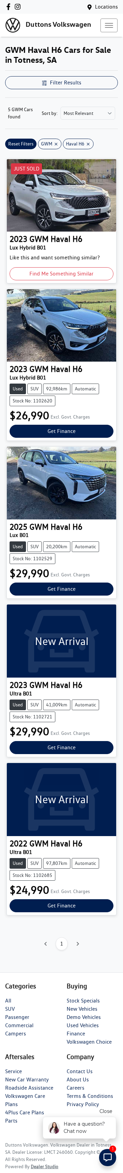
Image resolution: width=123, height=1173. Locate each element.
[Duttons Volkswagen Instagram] (19, 6)
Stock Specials (83, 1000)
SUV (10, 1009)
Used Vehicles (83, 1025)
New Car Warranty (27, 1079)
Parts (11, 1120)
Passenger (17, 1017)
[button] (109, 25)
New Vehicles (82, 1009)
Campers (15, 1033)
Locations (106, 6)
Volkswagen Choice (89, 1042)
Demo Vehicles (84, 1017)
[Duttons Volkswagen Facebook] (9, 6)
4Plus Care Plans (24, 1112)
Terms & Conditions (90, 1096)
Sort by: (50, 113)
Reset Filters (20, 143)
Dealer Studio (44, 1166)
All (8, 1000)
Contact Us (80, 1071)
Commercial (19, 1025)
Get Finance (61, 431)
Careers (75, 1087)
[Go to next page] (77, 943)
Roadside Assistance (29, 1087)
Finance (76, 1033)
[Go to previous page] (45, 943)
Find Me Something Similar (61, 273)
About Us (78, 1079)
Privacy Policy (83, 1104)
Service (13, 1071)
